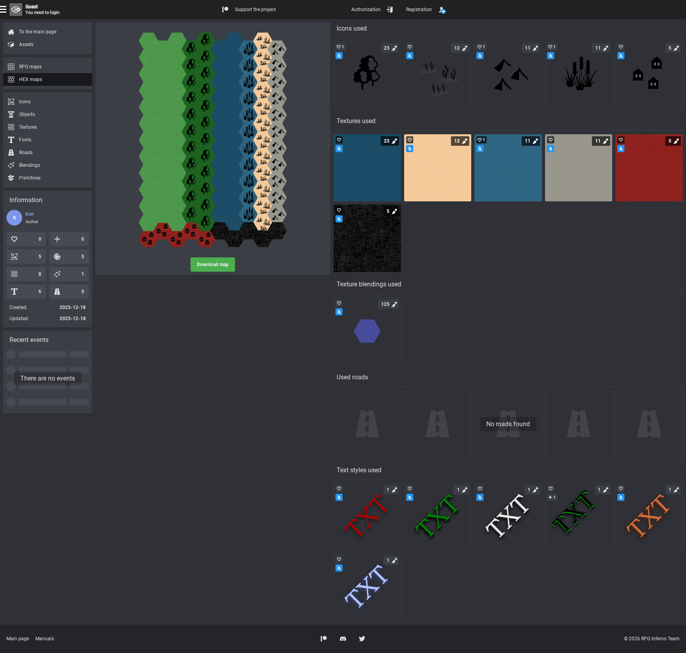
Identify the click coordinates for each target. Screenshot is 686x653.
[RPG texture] (367, 168)
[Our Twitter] (362, 639)
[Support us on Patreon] (324, 639)
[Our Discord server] (343, 639)
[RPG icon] (367, 75)
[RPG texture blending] (367, 331)
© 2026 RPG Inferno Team (652, 638)
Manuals (44, 638)
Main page (17, 638)
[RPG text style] (367, 516)
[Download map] (212, 139)
